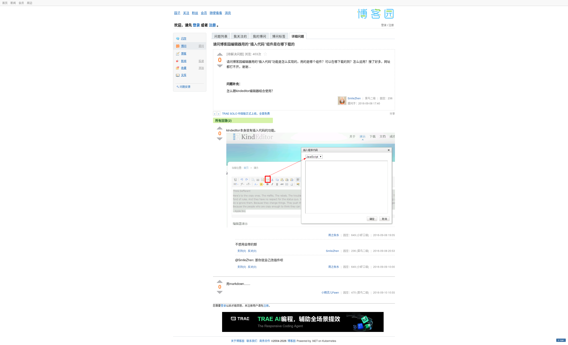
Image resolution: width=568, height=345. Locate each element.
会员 (21, 3)
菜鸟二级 (370, 98)
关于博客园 (237, 341)
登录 (196, 24)
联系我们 (252, 341)
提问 (201, 46)
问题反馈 (185, 86)
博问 (183, 46)
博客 (183, 53)
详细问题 (298, 36)
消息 (228, 12)
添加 (201, 68)
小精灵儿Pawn (330, 292)
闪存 (183, 38)
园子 (177, 12)
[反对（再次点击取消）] (219, 66)
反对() (252, 251)
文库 (183, 75)
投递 (201, 61)
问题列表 (221, 36)
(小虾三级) (363, 235)
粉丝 (195, 12)
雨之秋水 (333, 235)
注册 (212, 24)
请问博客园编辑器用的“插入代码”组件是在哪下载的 (254, 44)
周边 (29, 3)
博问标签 (279, 36)
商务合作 (264, 341)
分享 (392, 113)
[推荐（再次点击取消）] (219, 54)
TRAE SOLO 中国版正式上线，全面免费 (246, 113)
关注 (186, 12)
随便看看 (216, 12)
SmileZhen (354, 98)
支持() (241, 251)
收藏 (183, 68)
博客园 (292, 341)
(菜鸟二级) (363, 251)
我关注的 (240, 36)
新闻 (13, 3)
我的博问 (259, 36)
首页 (5, 3)
